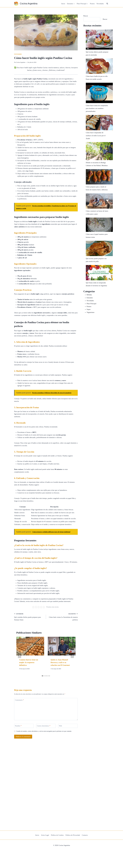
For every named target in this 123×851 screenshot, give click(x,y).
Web (60, 726)
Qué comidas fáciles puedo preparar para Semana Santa (27, 617)
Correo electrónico (43, 726)
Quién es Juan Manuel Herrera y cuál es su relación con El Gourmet (60, 662)
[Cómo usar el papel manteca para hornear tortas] (99, 225)
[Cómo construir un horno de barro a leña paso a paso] (99, 201)
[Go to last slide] (19, 655)
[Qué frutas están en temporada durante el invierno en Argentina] (99, 272)
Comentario (19, 700)
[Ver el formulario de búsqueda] (107, 3)
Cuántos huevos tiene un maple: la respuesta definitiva (28, 662)
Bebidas (89, 295)
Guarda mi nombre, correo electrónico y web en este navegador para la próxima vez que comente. (44, 731)
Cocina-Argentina (20, 62)
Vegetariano (90, 312)
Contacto (85, 835)
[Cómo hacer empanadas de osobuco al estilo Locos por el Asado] (99, 122)
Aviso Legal (45, 835)
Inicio (63, 4)
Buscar (85, 16)
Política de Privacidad (73, 835)
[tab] (42, 675)
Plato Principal (91, 303)
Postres (92, 4)
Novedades (100, 4)
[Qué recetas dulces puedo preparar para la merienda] (99, 40)
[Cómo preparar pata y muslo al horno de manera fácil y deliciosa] (99, 176)
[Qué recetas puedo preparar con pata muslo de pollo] (99, 248)
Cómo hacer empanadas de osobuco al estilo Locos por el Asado (95, 135)
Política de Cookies (57, 835)
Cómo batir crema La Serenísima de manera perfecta (63, 617)
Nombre (18, 726)
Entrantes (90, 298)
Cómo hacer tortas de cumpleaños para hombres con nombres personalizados (97, 108)
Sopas (88, 309)
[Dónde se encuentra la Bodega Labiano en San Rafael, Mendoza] (99, 151)
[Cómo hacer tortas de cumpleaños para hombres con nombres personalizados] (99, 93)
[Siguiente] (72, 655)
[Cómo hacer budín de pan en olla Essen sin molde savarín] (99, 66)
